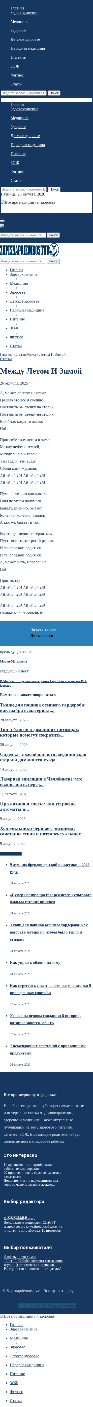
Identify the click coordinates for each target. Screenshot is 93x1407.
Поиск (54, 93)
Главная (17, 8)
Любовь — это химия (20, 1257)
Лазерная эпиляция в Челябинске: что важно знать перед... (41, 781)
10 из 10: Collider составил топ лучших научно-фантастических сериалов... (33, 1263)
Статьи (17, 84)
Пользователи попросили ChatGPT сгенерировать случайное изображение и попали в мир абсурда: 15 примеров (33, 1226)
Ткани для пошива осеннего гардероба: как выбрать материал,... (43, 707)
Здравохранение (24, 12)
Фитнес (17, 75)
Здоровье (18, 30)
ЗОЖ (15, 66)
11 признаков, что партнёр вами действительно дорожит (28, 1167)
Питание (18, 57)
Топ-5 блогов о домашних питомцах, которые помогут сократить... (39, 732)
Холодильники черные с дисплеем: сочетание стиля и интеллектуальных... (42, 831)
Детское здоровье (25, 39)
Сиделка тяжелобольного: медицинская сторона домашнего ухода (43, 757)
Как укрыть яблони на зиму (35, 962)
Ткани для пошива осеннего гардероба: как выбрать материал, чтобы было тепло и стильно (49, 932)
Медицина (20, 21)
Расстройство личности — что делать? (32, 1269)
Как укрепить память (19, 1218)
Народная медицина (28, 48)
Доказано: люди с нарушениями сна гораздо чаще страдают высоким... (31, 1182)
